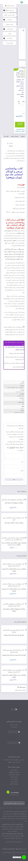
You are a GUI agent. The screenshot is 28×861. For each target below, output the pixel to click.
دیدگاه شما (20, 450)
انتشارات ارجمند (14, 781)
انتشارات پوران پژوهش (20, 690)
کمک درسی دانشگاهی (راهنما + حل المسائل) (14, 759)
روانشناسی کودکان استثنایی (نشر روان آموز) (14, 363)
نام (22, 461)
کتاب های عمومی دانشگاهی (14, 762)
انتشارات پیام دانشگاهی (14, 772)
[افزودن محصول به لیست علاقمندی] (20, 66)
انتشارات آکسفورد (14, 783)
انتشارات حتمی (14, 779)
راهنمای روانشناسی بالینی (18, 366)
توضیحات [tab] (23, 136)
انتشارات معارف (14, 777)
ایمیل (21, 470)
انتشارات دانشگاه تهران (14, 774)
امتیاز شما (19, 447)
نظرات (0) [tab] (6, 136)
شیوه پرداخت (14, 726)
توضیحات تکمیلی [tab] (14, 136)
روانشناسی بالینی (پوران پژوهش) (16, 353)
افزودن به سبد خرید (19, 124)
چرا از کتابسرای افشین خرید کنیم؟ (19, 130)
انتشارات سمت (14, 770)
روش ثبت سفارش (14, 724)
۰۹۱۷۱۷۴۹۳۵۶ (14, 792)
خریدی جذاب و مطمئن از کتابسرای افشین (14, 803)
